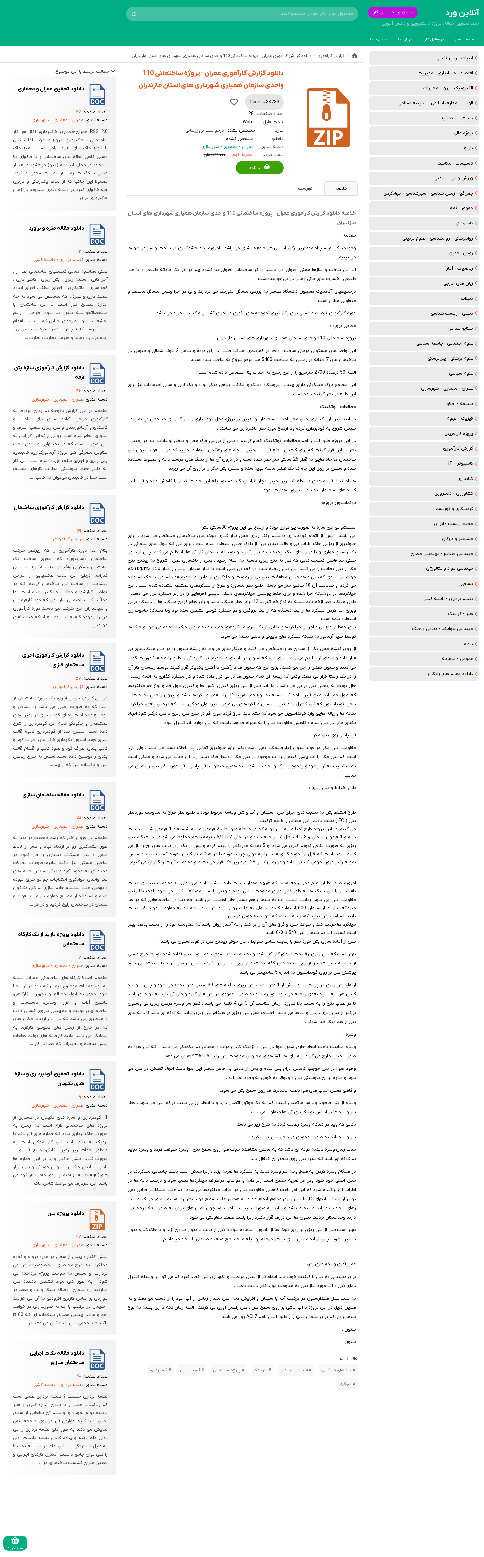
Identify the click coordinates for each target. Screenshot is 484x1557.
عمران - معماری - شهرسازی (447, 388)
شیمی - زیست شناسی (452, 313)
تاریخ (468, 148)
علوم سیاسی (461, 373)
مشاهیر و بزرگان (457, 539)
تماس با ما (379, 39)
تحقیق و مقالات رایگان (393, 12)
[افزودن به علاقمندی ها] (234, 102)
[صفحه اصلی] (354, 55)
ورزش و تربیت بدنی (453, 178)
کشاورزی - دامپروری (453, 493)
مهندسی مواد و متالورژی (449, 569)
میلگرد (346, 1383)
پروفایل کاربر (433, 39)
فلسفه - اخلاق (459, 404)
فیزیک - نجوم (460, 418)
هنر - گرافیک (460, 614)
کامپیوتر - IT (460, 464)
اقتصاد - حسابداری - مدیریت (445, 73)
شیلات (467, 298)
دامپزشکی (464, 223)
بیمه (468, 644)
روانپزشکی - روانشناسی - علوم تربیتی (437, 238)
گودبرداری (158, 1370)
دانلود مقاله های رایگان (450, 674)
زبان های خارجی (458, 283)
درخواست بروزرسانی (204, 130)
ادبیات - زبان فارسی (454, 58)
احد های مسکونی (336, 1370)
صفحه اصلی (464, 39)
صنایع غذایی (460, 328)
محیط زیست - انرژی (453, 524)
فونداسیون (190, 1370)
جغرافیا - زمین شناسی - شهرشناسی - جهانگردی (428, 193)
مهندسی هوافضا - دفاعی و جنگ (442, 629)
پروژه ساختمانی (227, 1370)
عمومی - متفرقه (457, 659)
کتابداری (465, 479)
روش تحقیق (461, 253)
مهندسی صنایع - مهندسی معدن (442, 554)
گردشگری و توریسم (454, 509)
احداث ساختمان (294, 1370)
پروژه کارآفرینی (458, 434)
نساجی (467, 584)
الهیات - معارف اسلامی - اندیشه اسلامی (435, 103)
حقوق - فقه (461, 208)
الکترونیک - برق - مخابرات (448, 88)
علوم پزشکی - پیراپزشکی (450, 359)
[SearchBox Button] (134, 14)
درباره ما (405, 39)
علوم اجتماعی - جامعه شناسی (444, 343)
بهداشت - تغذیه (457, 118)
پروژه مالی (463, 133)
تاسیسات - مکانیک (455, 163)
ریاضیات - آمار (459, 268)
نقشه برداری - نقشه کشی (448, 599)
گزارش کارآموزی (458, 448)
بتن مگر (260, 1370)
